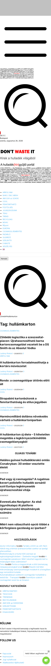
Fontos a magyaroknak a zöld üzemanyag (30, 564)
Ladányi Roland (6, 353)
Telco (2, 564)
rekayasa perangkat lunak (11, 567)
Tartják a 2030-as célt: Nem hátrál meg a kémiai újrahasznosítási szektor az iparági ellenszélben (24, 548)
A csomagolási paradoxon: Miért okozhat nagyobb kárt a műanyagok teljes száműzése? (23, 559)
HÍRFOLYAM (5, 356)
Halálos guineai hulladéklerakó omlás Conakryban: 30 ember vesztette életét (25, 463)
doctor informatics (8, 546)
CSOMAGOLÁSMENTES (9, 331)
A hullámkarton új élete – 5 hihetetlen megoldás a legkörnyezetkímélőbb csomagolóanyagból (25, 438)
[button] (25, 311)
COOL (2, 392)
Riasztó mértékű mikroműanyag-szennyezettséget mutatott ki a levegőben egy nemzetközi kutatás (25, 569)
